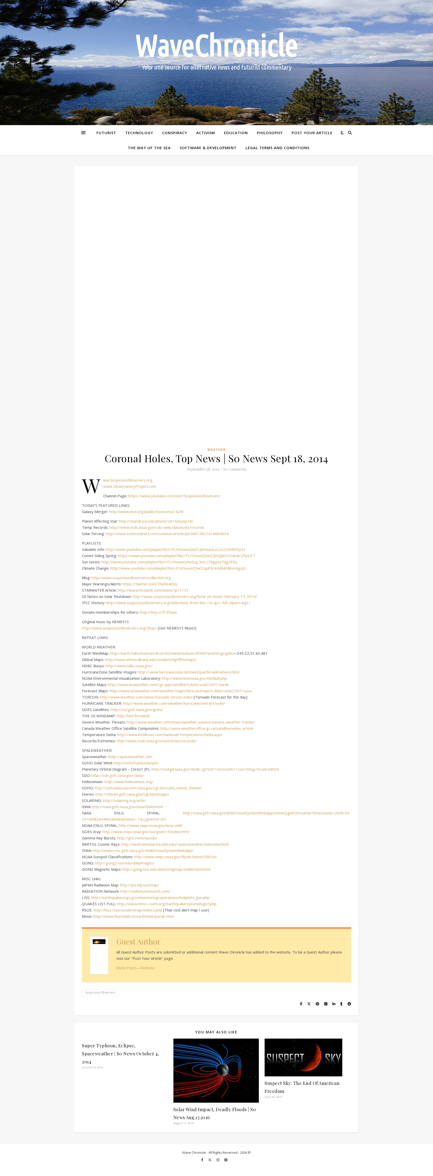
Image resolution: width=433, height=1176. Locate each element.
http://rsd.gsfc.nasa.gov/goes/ (137, 709)
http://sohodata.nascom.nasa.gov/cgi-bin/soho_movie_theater (148, 787)
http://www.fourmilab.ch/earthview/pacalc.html (133, 916)
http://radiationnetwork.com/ (145, 891)
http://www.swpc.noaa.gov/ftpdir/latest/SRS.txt (175, 856)
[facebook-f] (202, 1159)
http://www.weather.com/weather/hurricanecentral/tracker (174, 703)
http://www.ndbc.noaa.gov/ (129, 665)
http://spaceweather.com (130, 756)
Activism (205, 132)
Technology (139, 132)
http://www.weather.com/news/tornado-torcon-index (146, 696)
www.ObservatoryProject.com (129, 486)
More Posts (126, 967)
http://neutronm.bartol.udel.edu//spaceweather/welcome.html (175, 844)
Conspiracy (174, 132)
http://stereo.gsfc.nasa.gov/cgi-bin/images (132, 794)
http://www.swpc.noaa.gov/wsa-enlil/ (151, 825)
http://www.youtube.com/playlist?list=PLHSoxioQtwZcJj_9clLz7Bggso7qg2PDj (169, 561)
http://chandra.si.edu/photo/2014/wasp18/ (156, 521)
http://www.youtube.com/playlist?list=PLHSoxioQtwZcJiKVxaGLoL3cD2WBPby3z (175, 549)
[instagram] (218, 1159)
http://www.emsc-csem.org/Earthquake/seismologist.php (166, 903)
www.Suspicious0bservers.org (128, 480)
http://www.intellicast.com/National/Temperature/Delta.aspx (169, 734)
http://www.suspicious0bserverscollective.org (131, 577)
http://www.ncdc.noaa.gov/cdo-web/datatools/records (157, 527)
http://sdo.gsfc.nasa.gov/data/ (117, 775)
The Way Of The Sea (149, 147)
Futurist (106, 132)
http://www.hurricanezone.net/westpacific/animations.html (188, 671)
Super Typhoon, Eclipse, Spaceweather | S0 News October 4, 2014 (120, 1054)
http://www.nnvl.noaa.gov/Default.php (194, 678)
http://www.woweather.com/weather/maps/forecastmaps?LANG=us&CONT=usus (181, 690)
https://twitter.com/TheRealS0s (150, 583)
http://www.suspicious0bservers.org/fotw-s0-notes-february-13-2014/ (195, 596)
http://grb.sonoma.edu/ (137, 837)
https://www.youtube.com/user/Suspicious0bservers (174, 495)
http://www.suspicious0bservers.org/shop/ (119, 627)
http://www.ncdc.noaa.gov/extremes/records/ (157, 740)
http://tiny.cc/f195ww (158, 612)
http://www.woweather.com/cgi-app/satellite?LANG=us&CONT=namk (168, 684)
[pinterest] (226, 1159)
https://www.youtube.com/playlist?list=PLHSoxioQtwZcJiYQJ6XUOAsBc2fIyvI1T (187, 555)
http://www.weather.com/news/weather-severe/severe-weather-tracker (190, 722)
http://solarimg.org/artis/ (124, 800)
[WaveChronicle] (216, 62)
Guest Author (138, 941)
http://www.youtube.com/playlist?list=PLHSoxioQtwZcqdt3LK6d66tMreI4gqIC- (179, 568)
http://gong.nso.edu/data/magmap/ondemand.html (166, 869)
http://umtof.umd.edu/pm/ (136, 762)
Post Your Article (312, 132)
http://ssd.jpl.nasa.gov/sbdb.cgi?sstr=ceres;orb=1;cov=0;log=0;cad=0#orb (215, 769)
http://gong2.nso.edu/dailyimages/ (125, 862)
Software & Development (208, 147)
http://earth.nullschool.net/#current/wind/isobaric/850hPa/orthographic (171, 653)
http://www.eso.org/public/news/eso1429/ (146, 511)
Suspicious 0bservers (100, 992)
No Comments (235, 469)
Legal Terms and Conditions (277, 147)
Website (147, 967)
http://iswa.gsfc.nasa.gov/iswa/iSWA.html (127, 806)
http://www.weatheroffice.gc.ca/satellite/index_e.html (206, 728)
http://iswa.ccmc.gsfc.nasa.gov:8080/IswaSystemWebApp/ (143, 850)
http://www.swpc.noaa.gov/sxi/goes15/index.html (145, 831)
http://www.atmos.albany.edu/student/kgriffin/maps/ (151, 659)
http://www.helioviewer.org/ (128, 781)
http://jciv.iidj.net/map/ (139, 884)
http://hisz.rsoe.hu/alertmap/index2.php (127, 909)
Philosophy (270, 132)
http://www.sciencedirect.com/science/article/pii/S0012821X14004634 (167, 533)
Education (236, 132)
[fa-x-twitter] (210, 1159)
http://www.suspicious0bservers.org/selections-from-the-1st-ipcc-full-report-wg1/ (178, 602)
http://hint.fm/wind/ (133, 715)
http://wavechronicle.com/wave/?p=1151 (153, 590)
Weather (216, 449)
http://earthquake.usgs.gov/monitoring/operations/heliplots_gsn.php (150, 897)
